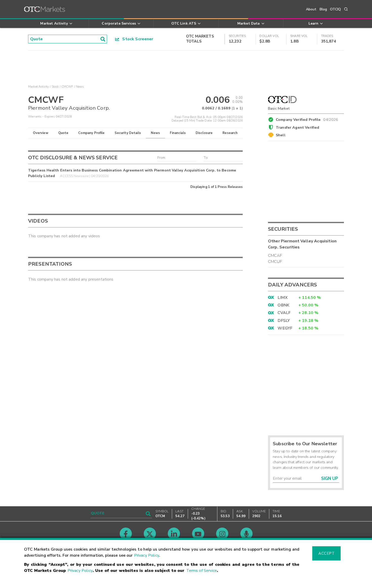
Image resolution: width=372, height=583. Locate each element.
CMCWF (67, 87)
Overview (40, 133)
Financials (178, 133)
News (155, 133)
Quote (63, 133)
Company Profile (91, 133)
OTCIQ (335, 9)
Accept (326, 553)
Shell (280, 135)
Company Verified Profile (307, 119)
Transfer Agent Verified (297, 127)
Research (230, 133)
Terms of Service (201, 570)
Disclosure (204, 133)
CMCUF (275, 261)
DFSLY (284, 320)
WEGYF (285, 328)
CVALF (284, 313)
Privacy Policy (146, 555)
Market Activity (38, 87)
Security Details (128, 133)
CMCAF (275, 255)
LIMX (282, 297)
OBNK (283, 305)
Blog (323, 9)
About (311, 9)
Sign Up (329, 478)
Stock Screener (136, 39)
